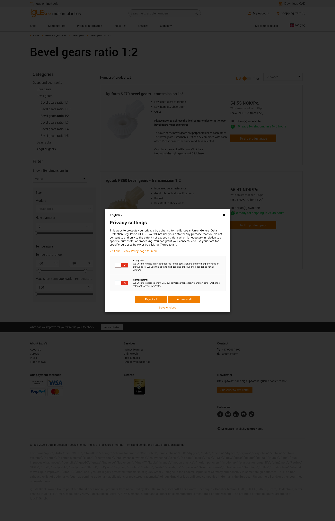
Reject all (151, 299)
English (115, 215)
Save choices (167, 307)
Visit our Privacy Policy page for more (134, 251)
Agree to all (184, 299)
